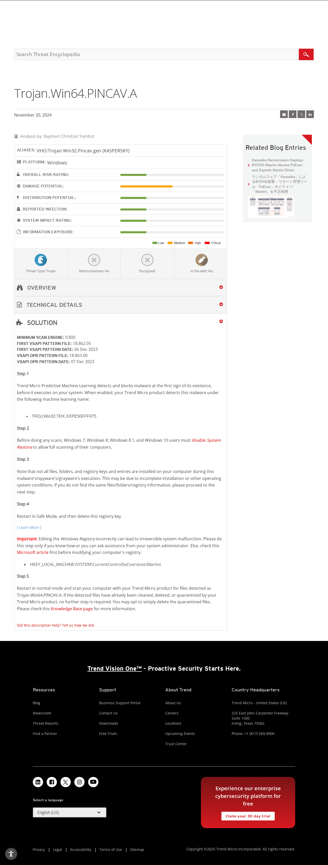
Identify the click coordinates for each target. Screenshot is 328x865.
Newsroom (42, 713)
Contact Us (108, 713)
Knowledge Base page (72, 608)
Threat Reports (45, 723)
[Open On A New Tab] (301, 114)
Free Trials (108, 733)
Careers (172, 713)
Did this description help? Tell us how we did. (56, 625)
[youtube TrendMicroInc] (93, 782)
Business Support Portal (119, 702)
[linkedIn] (310, 114)
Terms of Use (110, 849)
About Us (173, 702)
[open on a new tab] (65, 782)
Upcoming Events (180, 733)
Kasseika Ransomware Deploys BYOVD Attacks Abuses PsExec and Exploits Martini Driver (277, 165)
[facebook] (292, 114)
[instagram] (79, 782)
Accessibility (80, 849)
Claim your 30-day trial (245, 815)
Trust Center (176, 743)
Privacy (39, 849)
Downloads (108, 723)
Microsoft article (32, 552)
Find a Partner (45, 733)
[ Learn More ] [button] (29, 527)
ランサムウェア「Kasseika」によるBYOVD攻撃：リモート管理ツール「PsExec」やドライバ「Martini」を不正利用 (279, 184)
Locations (173, 723)
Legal (57, 849)
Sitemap (137, 849)
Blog (36, 702)
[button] (120, 304)
